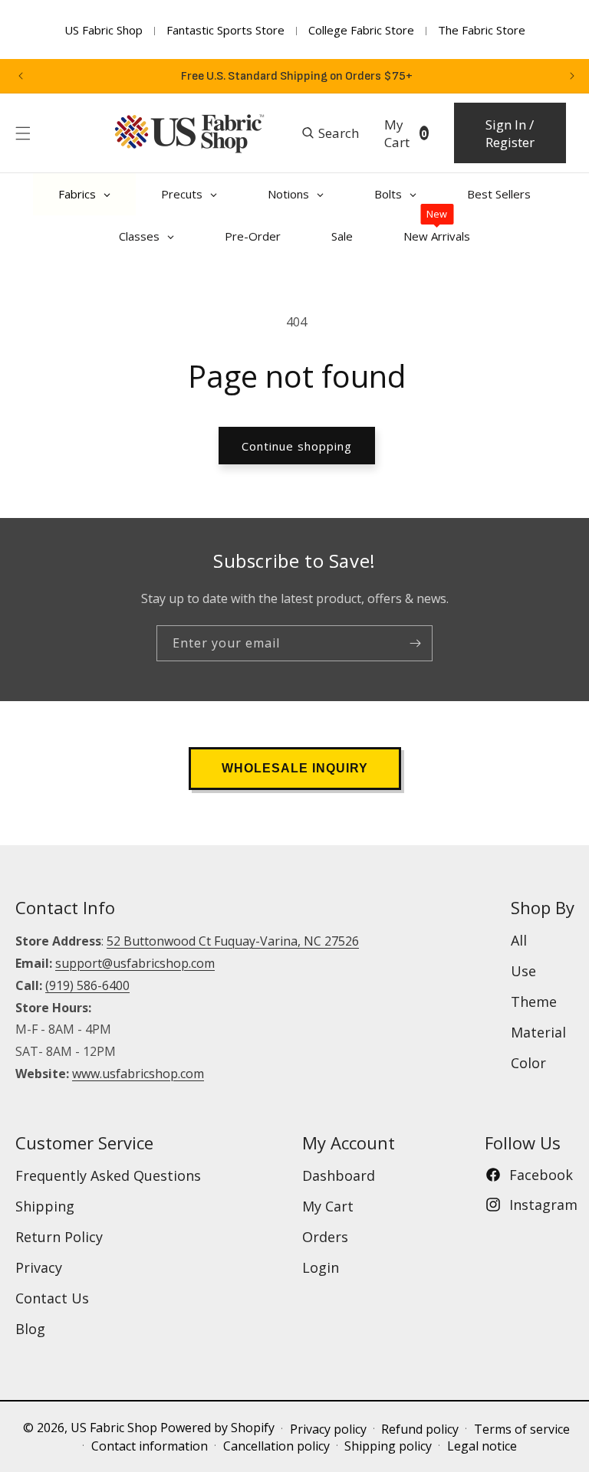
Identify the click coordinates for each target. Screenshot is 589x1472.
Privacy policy (328, 1429)
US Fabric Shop (103, 30)
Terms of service (522, 1429)
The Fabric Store (481, 30)
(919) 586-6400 (87, 985)
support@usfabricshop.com (135, 963)
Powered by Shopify (217, 1427)
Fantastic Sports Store (225, 30)
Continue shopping (297, 446)
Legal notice (482, 1446)
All (519, 940)
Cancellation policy (276, 1446)
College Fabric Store (361, 30)
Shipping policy (388, 1446)
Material (538, 1032)
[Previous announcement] (21, 76)
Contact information (149, 1446)
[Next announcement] (572, 76)
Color (528, 1063)
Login (320, 1267)
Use (523, 971)
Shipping (44, 1206)
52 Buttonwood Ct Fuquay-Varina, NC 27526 (233, 941)
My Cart (328, 1206)
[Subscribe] (415, 643)
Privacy (38, 1267)
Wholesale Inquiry (295, 768)
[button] (23, 133)
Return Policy (59, 1237)
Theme (534, 1001)
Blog (30, 1329)
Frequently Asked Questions (108, 1175)
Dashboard (338, 1175)
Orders (325, 1237)
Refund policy (420, 1429)
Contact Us (52, 1298)
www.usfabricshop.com (138, 1073)
